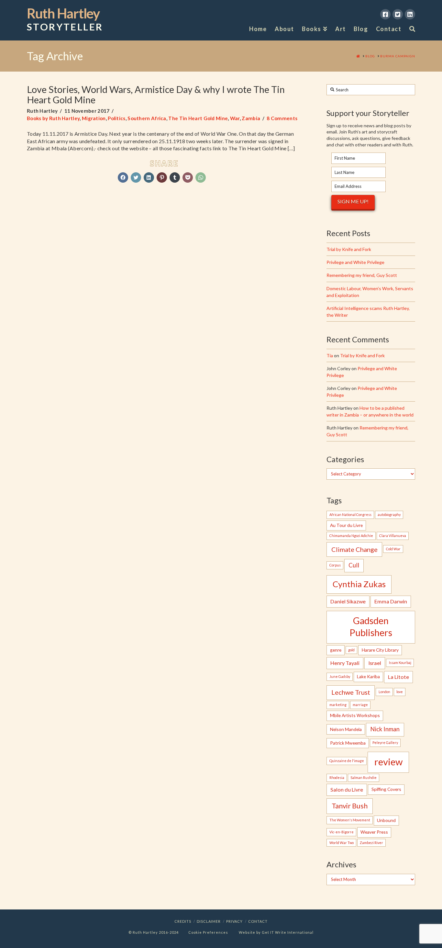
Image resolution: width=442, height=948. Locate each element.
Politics (116, 118)
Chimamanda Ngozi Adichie (351, 535)
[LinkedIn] (410, 14)
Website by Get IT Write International (276, 932)
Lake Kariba (368, 676)
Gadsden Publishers (370, 626)
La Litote (398, 677)
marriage (360, 704)
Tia (329, 355)
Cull (353, 565)
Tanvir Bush (350, 806)
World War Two (341, 842)
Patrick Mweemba (348, 743)
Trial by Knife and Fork (348, 249)
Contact (258, 921)
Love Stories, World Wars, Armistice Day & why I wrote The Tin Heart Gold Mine (156, 94)
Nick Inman (385, 729)
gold (351, 650)
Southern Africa (146, 118)
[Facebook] (385, 14)
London (384, 692)
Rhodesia (336, 777)
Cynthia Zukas (359, 584)
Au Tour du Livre (346, 525)
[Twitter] (397, 14)
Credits (182, 921)
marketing (338, 704)
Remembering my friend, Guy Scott (361, 275)
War (235, 118)
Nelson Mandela (346, 729)
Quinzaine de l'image (346, 761)
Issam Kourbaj (400, 662)
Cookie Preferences (208, 932)
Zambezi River (371, 842)
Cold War (393, 549)
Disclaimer (209, 921)
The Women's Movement (349, 820)
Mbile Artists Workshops (355, 715)
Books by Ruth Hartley (53, 118)
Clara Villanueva (392, 535)
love (399, 692)
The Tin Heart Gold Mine (198, 118)
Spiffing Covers (386, 789)
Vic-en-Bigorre (341, 832)
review (388, 761)
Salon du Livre (346, 789)
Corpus (335, 565)
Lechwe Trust (350, 692)
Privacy (234, 921)
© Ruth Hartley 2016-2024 (153, 932)
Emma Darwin (390, 601)
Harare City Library (380, 650)
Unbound (386, 820)
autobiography (389, 514)
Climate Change (354, 549)
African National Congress (350, 514)
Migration (94, 118)
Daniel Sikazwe (348, 601)
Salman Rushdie (363, 777)
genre (335, 650)
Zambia (251, 118)
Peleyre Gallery (385, 742)
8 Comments (282, 118)
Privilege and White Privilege (355, 262)
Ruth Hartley (65, 19)
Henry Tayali (344, 663)
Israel (374, 663)
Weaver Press (374, 832)
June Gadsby (339, 676)
